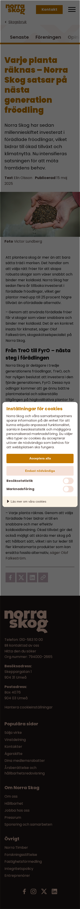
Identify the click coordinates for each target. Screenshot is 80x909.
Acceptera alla (40, 458)
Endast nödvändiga (40, 471)
